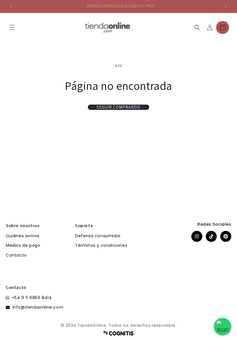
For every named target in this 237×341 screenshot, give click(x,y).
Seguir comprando (118, 107)
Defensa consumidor (98, 236)
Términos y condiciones (101, 245)
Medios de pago (23, 245)
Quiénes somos (23, 236)
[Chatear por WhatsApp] (222, 326)
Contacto (16, 255)
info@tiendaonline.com (38, 307)
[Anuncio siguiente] (225, 6)
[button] (12, 27)
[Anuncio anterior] (11, 6)
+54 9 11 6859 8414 (32, 298)
